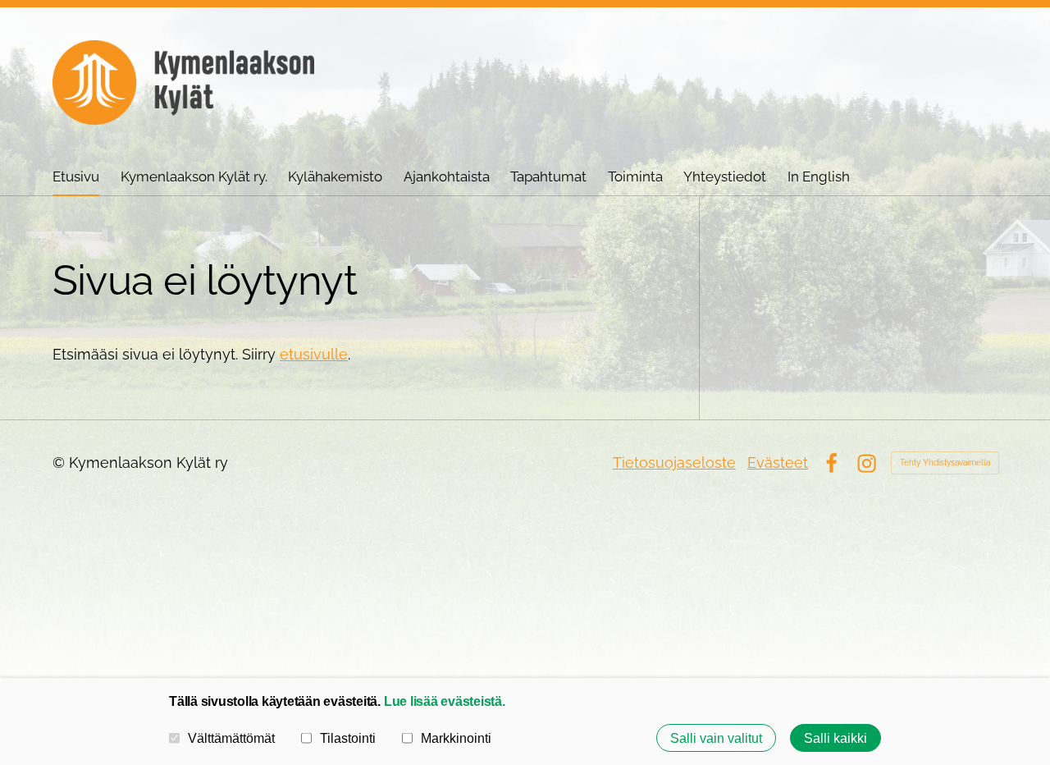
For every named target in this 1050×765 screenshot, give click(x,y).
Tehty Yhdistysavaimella (945, 462)
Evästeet (777, 462)
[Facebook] (831, 463)
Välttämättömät (231, 738)
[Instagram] (866, 463)
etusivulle (314, 354)
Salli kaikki (835, 738)
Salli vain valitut (716, 738)
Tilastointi (348, 738)
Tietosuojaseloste (674, 462)
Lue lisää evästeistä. (444, 701)
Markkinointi (456, 738)
